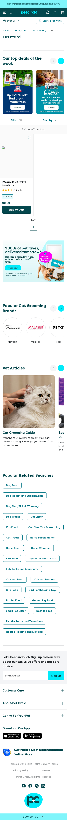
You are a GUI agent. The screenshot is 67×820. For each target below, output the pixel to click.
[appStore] (12, 738)
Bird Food (12, 590)
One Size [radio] (7, 196)
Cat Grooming (39, 30)
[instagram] (37, 787)
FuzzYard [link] (55, 30)
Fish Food (12, 558)
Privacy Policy (20, 770)
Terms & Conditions (20, 764)
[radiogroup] (16, 196)
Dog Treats (13, 516)
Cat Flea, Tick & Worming (44, 527)
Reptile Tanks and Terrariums (24, 621)
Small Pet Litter (16, 611)
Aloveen (12, 341)
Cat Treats (12, 537)
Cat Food (12, 527)
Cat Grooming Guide (19, 432)
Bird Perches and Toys (42, 590)
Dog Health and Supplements (24, 495)
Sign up (56, 675)
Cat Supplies (20, 30)
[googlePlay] (32, 738)
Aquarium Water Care (42, 558)
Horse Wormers (40, 548)
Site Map (46, 770)
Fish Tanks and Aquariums (22, 569)
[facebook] (30, 787)
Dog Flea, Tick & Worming (22, 506)
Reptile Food (44, 611)
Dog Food (12, 485)
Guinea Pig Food (42, 600)
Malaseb (35, 341)
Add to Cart (16, 209)
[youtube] (24, 787)
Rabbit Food (13, 600)
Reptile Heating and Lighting (24, 631)
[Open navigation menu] (5, 12)
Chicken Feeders (44, 579)
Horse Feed (13, 548)
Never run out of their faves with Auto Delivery (33, 3)
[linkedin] (43, 787)
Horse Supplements (42, 537)
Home (5, 30)
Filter (14, 120)
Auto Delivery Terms (46, 764)
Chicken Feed (14, 579)
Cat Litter (37, 516)
